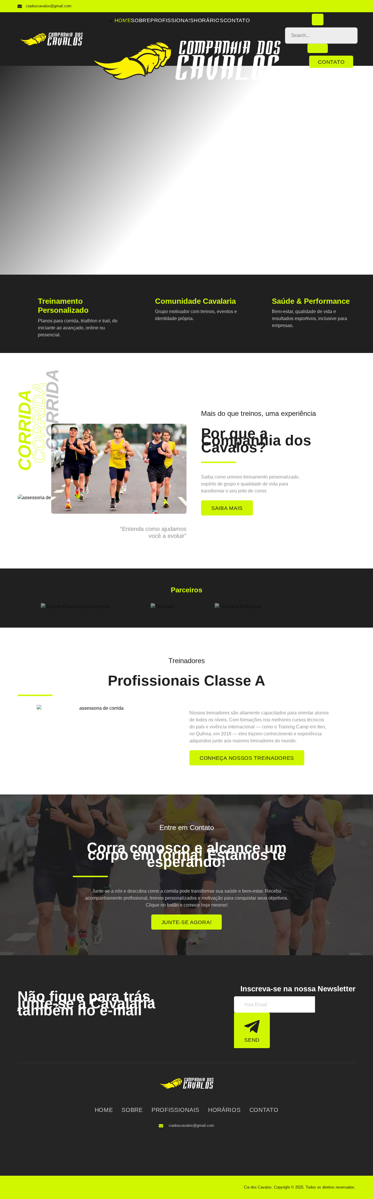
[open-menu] (278, 21)
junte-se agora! (186, 922)
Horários (209, 20)
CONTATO (331, 62)
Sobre (140, 20)
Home (123, 20)
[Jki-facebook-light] (338, 6)
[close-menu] (95, 86)
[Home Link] (186, 78)
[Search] (317, 48)
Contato (237, 20)
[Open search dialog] (317, 19)
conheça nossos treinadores (247, 758)
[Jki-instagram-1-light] (349, 6)
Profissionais (172, 20)
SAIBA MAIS (227, 508)
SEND (252, 1040)
